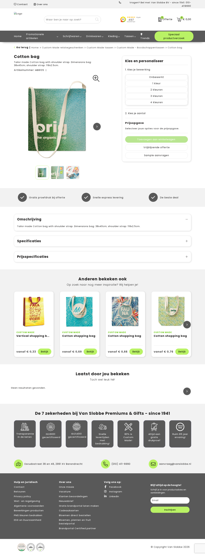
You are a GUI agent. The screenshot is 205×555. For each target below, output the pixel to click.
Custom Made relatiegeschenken (62, 47)
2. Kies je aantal (135, 113)
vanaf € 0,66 (118, 351)
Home (35, 47)
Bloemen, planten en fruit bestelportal (75, 521)
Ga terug (22, 47)
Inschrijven (170, 509)
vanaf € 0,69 (72, 351)
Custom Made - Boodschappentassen (140, 47)
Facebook (115, 486)
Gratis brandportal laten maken (79, 505)
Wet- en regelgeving (27, 501)
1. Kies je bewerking (137, 69)
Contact (22, 4)
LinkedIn (114, 496)
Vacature (65, 491)
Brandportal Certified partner (77, 528)
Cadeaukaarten (69, 510)
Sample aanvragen (156, 155)
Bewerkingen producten (29, 510)
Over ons (42, 4)
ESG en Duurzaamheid (27, 520)
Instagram (115, 491)
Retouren (20, 491)
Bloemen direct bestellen (75, 515)
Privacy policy (22, 496)
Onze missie (66, 486)
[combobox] (69, 20)
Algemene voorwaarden (29, 505)
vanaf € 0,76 (163, 351)
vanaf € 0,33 (26, 351)
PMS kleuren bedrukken (28, 515)
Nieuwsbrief (66, 501)
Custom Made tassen (100, 47)
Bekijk (44, 351)
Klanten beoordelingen (73, 496)
